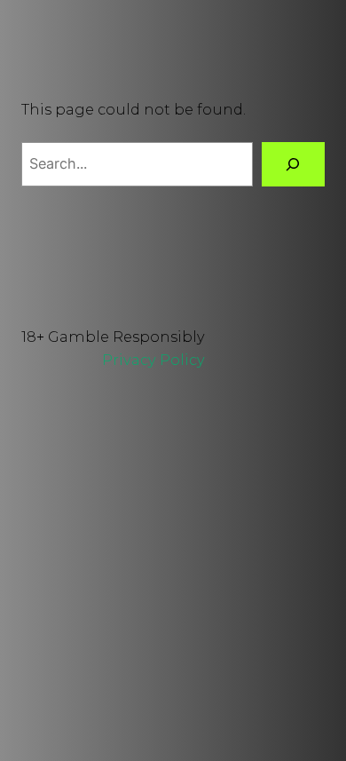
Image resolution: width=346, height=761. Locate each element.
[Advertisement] (173, 579)
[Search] (293, 164)
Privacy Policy (153, 360)
